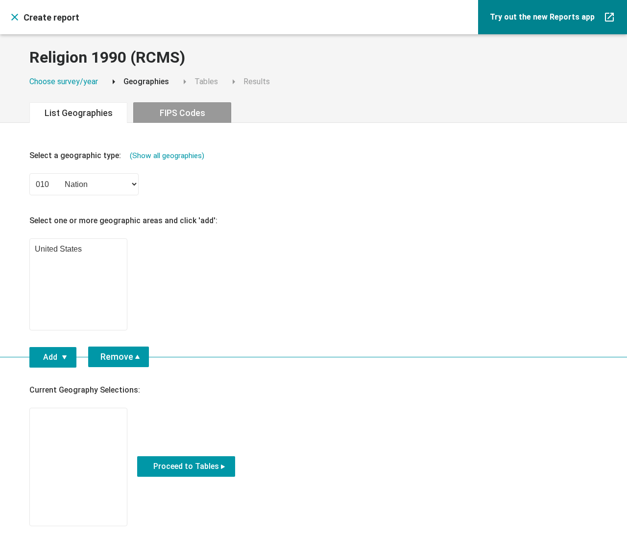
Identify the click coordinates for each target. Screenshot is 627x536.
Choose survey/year (63, 81)
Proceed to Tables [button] (186, 466)
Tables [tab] (198, 82)
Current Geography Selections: (84, 390)
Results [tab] (249, 82)
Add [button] (50, 357)
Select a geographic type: (116, 155)
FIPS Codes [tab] (182, 113)
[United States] (78, 250)
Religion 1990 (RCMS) (107, 58)
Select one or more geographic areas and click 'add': (123, 220)
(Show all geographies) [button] (167, 155)
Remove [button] (116, 357)
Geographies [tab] (138, 82)
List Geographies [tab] (79, 113)
